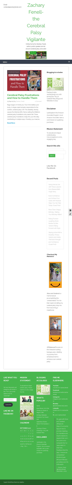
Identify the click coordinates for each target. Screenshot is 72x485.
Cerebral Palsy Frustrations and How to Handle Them (23, 96)
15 (28, 438)
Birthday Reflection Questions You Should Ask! (42, 417)
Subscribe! (8, 404)
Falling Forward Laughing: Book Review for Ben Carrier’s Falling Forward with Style (54, 223)
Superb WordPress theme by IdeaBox (14, 482)
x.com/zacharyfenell (60, 415)
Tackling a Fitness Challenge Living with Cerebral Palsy (42, 430)
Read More (11, 123)
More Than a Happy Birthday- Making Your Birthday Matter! (55, 212)
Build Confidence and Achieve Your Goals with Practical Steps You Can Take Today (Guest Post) (55, 200)
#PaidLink (60, 424)
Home (38, 406)
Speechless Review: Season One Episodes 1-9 (43, 424)
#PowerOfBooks (62, 460)
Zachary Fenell (20, 101)
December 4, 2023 (62, 471)
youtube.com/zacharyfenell (60, 387)
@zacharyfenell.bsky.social (60, 405)
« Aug (21, 446)
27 (25, 444)
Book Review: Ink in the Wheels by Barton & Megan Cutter (43, 410)
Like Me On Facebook (51, 167)
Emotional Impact (13, 72)
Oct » (25, 446)
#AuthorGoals (61, 457)
